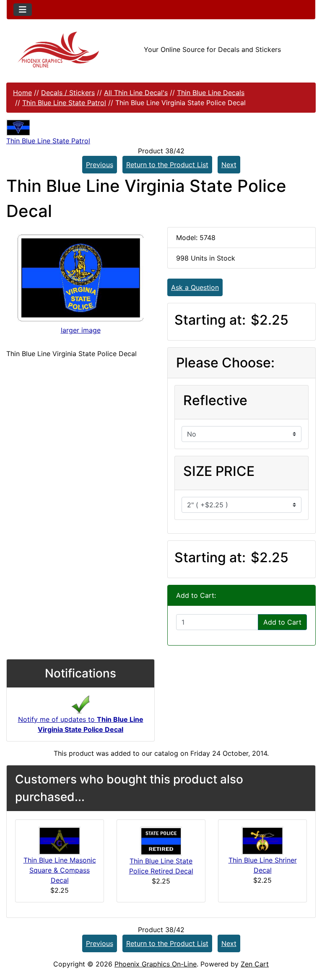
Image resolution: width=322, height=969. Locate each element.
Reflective (215, 400)
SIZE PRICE (218, 471)
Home (22, 92)
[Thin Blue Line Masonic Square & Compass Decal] (59, 840)
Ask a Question (195, 287)
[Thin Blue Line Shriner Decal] (262, 840)
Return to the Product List (167, 164)
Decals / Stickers (68, 92)
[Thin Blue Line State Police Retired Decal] (161, 840)
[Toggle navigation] (22, 9)
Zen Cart (255, 964)
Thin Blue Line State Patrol (64, 102)
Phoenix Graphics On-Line (155, 964)
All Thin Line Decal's (136, 92)
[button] (306, 927)
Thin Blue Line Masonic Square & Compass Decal (59, 870)
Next (228, 164)
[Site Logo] (58, 49)
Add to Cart (282, 622)
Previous (99, 164)
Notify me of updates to (80, 724)
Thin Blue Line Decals (210, 92)
